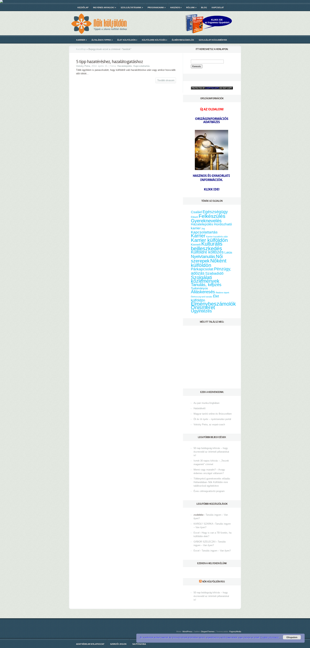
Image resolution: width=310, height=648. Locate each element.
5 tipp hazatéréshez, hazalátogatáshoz (109, 61)
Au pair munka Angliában (206, 403)
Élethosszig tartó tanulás (201, 297)
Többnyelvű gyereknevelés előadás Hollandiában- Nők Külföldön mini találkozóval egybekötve (212, 482)
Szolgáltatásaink (132, 7)
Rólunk (191, 7)
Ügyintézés (201, 311)
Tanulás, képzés (206, 284)
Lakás (228, 252)
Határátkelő (199, 408)
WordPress (187, 631)
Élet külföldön (127, 40)
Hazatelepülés (124, 66)
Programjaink (157, 7)
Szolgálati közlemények (213, 40)
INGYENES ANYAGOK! (104, 7)
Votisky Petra (83, 66)
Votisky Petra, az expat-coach (209, 424)
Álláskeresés (203, 291)
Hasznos (176, 7)
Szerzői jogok (118, 644)
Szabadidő (214, 273)
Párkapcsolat (202, 269)
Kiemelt (196, 244)
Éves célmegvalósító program (209, 491)
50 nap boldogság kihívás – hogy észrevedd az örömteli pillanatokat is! (211, 452)
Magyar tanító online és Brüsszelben (213, 413)
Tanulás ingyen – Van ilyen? (216, 550)
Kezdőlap (83, 7)
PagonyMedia (235, 631)
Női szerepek (207, 259)
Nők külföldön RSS (213, 581)
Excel (196, 532)
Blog (204, 7)
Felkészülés (212, 216)
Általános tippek (102, 40)
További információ (269, 637)
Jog (203, 228)
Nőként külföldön (208, 263)
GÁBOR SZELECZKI (205, 541)
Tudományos (199, 288)
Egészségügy (215, 212)
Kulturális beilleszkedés (206, 246)
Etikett (194, 217)
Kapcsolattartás (141, 66)
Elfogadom (291, 637)
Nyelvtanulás (203, 256)
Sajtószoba (139, 644)
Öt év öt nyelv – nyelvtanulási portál (212, 419)
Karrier (81, 40)
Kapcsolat (218, 7)
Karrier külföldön (209, 240)
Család (196, 212)
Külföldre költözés (154, 40)
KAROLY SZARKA (203, 523)
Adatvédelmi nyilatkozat (90, 644)
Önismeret (203, 307)
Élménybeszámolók (183, 40)
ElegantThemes (208, 631)
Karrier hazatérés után (217, 236)
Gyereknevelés (206, 220)
